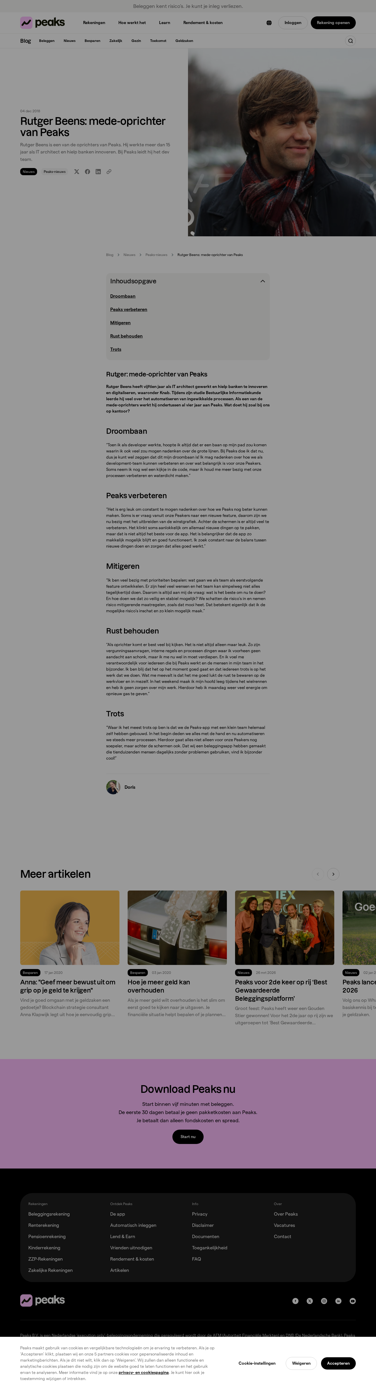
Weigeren (301, 1363)
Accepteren (338, 1363)
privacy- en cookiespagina (144, 1372)
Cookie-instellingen (257, 1363)
